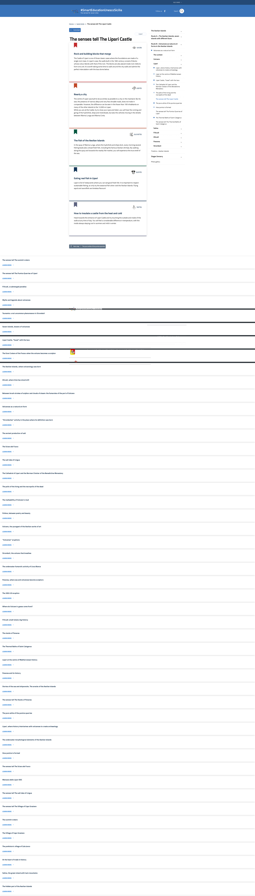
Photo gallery (155, 162)
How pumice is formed (163, 107)
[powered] (179, 343)
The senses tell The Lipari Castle (167, 99)
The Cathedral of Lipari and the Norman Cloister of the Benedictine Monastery (168, 86)
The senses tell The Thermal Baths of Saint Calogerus (168, 123)
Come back (76, 30)
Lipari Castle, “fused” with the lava (167, 80)
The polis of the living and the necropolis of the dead (166, 94)
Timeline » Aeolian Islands (160, 151)
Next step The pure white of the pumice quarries (89, 246)
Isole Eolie (80, 24)
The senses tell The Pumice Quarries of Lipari (169, 112)
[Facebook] (164, 11)
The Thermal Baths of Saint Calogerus (168, 118)
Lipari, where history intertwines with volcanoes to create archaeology (169, 69)
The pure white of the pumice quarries (169, 103)
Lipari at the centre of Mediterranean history (168, 75)
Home (71, 24)
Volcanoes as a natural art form (164, 50)
